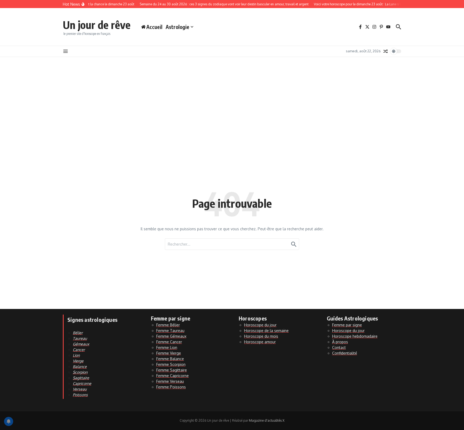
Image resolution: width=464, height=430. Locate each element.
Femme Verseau (170, 381)
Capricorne (82, 383)
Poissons (80, 394)
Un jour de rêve (96, 24)
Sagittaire (81, 378)
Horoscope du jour (260, 325)
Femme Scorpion (171, 364)
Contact (339, 347)
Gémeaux (81, 344)
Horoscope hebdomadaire (355, 336)
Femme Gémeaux (171, 336)
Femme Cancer (169, 342)
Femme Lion (166, 347)
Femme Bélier (168, 325)
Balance (80, 366)
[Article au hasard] (385, 51)
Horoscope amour (260, 342)
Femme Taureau (170, 330)
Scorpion (80, 372)
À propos (340, 342)
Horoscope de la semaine (266, 330)
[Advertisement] (232, 97)
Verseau (80, 389)
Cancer (79, 349)
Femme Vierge (168, 353)
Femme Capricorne (172, 375)
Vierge (78, 361)
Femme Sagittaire (171, 370)
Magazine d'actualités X (266, 420)
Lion (76, 355)
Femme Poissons (171, 387)
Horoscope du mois (261, 336)
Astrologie (177, 27)
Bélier (78, 332)
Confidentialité (344, 353)
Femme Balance (170, 358)
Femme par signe (347, 325)
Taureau (80, 338)
